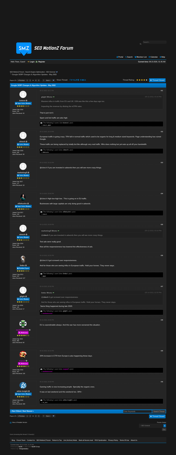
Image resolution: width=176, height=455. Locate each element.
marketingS (22, 172)
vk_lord (45, 402)
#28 (162, 320)
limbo (22, 265)
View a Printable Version (19, 422)
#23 (162, 162)
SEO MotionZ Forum (17, 72)
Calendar (154, 57)
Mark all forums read (86, 440)
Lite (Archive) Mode (70, 440)
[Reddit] (78, 80)
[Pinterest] (81, 80)
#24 (162, 193)
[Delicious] (76, 80)
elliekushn (46, 152)
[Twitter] (72, 80)
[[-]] (41, 123)
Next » (48, 80)
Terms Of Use (124, 440)
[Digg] (74, 80)
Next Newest (27, 411)
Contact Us (31, 440)
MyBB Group (36, 446)
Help (163, 57)
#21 (162, 90)
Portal (120, 57)
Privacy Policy (113, 440)
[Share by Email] (83, 80)
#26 (162, 255)
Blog (13, 440)
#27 (162, 286)
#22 (162, 131)
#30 (162, 381)
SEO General (50, 72)
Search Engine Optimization (35, 72)
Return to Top (57, 440)
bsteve (22, 100)
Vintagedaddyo (23, 448)
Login (32, 62)
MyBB (20, 446)
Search (130, 57)
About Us (134, 440)
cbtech (45, 125)
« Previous (21, 80)
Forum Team (21, 440)
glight (49, 125)
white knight (22, 391)
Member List (142, 57)
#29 (162, 351)
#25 (162, 224)
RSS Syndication (101, 440)
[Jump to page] (53, 80)
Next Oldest (16, 411)
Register (41, 62)
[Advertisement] (88, 19)
